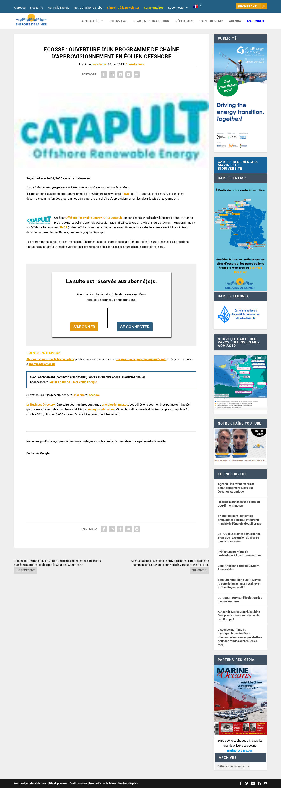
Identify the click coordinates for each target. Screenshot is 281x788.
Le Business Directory (40, 404)
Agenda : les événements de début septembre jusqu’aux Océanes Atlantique (236, 487)
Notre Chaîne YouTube (88, 7)
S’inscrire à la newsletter (123, 7)
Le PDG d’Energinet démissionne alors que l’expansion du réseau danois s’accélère (239, 537)
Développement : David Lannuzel (68, 783)
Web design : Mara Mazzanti (30, 783)
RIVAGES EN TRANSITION (151, 21)
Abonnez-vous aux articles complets (50, 359)
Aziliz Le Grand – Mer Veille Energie (73, 382)
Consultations (135, 64)
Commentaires (153, 7)
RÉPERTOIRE (184, 21)
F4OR (63, 227)
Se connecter (176, 7)
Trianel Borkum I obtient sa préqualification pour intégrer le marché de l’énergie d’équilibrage (239, 519)
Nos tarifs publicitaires (102, 783)
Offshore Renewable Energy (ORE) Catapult (93, 217)
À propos (20, 7)
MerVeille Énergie (58, 7)
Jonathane (99, 64)
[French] (197, 6)
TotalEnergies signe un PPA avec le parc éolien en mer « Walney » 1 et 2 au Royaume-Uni (240, 583)
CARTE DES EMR (211, 21)
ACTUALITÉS (90, 21)
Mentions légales (128, 783)
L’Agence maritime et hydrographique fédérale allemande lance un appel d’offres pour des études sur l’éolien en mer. (240, 637)
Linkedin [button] (78, 395)
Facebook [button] (93, 395)
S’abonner (255, 21)
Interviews (118, 21)
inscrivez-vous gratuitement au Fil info (141, 359)
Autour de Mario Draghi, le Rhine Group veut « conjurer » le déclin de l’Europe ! (239, 615)
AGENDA (235, 21)
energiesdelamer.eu (42, 364)
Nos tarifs (36, 7)
